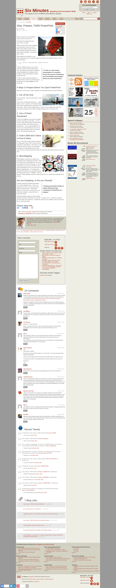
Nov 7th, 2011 (33, 468)
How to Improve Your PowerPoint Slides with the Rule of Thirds (52, 253)
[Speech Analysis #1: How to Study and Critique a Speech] (91, 106)
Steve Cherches (27, 369)
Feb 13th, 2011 (33, 441)
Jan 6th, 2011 (33, 435)
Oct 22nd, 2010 (60, 293)
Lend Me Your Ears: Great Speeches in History (91, 147)
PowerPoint (43, 275)
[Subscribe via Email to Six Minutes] (81, 2)
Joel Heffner (26, 311)
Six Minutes (37, 10)
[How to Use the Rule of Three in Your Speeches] (91, 86)
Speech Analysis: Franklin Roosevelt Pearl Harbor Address (58, 558)
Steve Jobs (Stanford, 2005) (76, 132)
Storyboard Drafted (50, 230)
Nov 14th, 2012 (39, 479)
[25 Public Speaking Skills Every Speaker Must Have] (91, 117)
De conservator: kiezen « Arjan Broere (32, 509)
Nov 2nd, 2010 (61, 376)
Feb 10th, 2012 (38, 474)
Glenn (24, 333)
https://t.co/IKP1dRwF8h (28, 490)
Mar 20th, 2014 (32, 485)
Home (83, 12)
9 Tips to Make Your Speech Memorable (26, 552)
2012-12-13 (76, 548)
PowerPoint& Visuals (33, 19)
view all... (18, 553)
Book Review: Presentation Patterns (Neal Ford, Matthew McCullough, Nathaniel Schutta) (30, 569)
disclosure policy (49, 579)
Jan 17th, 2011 (61, 405)
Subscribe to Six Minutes (25, 213)
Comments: (59, 26)
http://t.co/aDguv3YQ (44, 471)
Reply (25, 307)
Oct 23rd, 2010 (61, 347)
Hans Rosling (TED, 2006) (76, 126)
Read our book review (90, 159)
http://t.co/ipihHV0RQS (44, 483)
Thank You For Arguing (90, 165)
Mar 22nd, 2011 (38, 462)
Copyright (30, 576)
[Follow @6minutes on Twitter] (93, 2)
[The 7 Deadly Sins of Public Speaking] (91, 96)
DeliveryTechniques (26, 19)
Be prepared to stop (27, 230)
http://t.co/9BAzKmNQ (42, 466)
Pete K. (25, 405)
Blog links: (58, 27)
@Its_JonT (33, 225)
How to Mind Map (25, 231)
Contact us (36, 581)
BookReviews (62, 19)
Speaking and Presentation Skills (63, 11)
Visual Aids (28, 22)
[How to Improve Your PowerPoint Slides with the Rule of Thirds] (75, 106)
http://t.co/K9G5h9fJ (44, 477)
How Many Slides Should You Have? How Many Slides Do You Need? (51, 261)
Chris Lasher (37, 230)
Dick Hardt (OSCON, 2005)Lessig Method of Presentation (77, 139)
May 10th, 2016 (43, 492)
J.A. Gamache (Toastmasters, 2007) (78, 129)
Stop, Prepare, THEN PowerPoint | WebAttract (33, 504)
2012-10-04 (76, 551)
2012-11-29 (76, 549)
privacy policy (39, 579)
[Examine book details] (72, 159)
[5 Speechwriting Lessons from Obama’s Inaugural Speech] (75, 96)
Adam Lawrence (27, 347)
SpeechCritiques (54, 19)
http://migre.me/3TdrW (46, 453)
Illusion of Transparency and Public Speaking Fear (28, 559)
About (89, 12)
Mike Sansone (59, 230)
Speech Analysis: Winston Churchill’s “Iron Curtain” (56, 560)
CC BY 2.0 (42, 230)
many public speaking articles (32, 211)
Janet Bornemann (28, 377)
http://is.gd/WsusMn (51, 445)
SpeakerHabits (41, 19)
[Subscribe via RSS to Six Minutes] (85, 2)
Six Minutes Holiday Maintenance (80, 558)
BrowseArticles (77, 19)
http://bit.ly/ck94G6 (51, 433)
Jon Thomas (21, 29)
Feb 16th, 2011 (34, 455)
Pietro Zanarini (33, 231)
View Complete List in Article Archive (43, 544)
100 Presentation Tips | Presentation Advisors (33, 525)
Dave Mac (25, 414)
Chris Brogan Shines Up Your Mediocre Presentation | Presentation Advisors (40, 513)
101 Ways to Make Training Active (53, 548)
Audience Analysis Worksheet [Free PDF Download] (84, 557)
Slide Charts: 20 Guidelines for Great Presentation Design (30, 566)
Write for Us (89, 14)
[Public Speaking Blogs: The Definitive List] (75, 86)
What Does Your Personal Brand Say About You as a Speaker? (87, 571)
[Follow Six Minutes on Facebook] (89, 2)
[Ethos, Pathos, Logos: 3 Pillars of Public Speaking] (75, 117)
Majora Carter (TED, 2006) (76, 123)
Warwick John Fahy (28, 391)
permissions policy (31, 579)
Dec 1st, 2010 (61, 391)
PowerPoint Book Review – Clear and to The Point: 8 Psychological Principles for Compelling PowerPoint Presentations (52, 267)
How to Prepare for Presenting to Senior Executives (28, 548)
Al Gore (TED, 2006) (74, 135)
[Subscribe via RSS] (56, 245)
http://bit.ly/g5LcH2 (43, 438)
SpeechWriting (19, 19)
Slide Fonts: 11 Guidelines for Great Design (27, 567)
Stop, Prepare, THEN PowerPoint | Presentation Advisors (36, 520)
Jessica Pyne (26, 293)
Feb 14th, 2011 (35, 448)
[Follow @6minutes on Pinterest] (97, 2)
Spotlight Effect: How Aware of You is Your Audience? (29, 561)
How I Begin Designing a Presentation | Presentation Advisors (37, 530)
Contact (95, 12)
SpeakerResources (47, 19)
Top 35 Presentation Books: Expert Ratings (82, 560)
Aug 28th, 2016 (60, 414)
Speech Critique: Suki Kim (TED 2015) (54, 557)
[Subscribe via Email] (56, 242)
